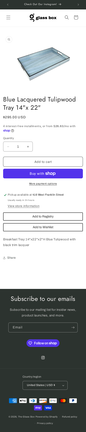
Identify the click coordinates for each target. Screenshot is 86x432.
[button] (8, 17)
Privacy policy (45, 423)
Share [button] (11, 257)
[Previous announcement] (7, 4)
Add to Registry (43, 216)
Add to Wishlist (43, 227)
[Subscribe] (72, 327)
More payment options (43, 183)
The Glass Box (26, 416)
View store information (23, 206)
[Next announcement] (78, 4)
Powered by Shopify (46, 416)
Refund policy (69, 416)
